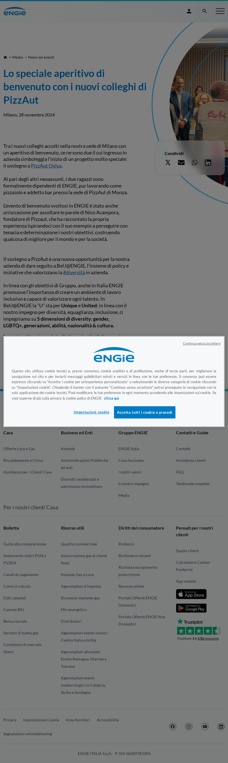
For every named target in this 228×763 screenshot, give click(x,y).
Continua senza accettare (201, 343)
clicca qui (111, 398)
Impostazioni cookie (91, 412)
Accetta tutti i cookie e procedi (144, 412)
